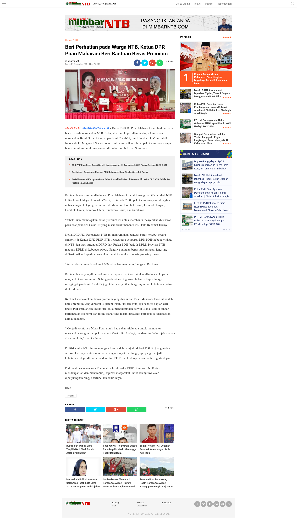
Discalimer (142, 506)
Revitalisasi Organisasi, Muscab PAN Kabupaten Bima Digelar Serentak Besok (110, 172)
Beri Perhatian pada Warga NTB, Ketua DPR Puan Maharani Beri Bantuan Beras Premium (116, 50)
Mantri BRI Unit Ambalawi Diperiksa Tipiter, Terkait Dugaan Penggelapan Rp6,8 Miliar (212, 93)
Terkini (197, 3)
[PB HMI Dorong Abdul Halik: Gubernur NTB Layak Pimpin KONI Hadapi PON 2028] (185, 124)
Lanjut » (226, 229)
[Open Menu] (4, 4)
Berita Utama (183, 3)
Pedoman (166, 502)
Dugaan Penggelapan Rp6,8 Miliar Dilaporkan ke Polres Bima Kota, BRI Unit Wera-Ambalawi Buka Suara (211, 165)
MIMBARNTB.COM (95, 128)
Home (68, 40)
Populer (209, 3)
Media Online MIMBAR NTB (157, 514)
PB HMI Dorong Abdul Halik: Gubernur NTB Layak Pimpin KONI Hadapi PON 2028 (212, 123)
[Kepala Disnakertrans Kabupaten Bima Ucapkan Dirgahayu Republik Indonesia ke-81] (206, 56)
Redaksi (140, 502)
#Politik (70, 396)
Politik (75, 40)
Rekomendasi (224, 3)
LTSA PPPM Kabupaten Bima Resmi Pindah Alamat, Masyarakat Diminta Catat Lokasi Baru (212, 207)
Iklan (114, 506)
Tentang (115, 502)
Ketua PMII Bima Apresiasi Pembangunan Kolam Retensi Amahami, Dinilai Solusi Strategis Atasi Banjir (212, 109)
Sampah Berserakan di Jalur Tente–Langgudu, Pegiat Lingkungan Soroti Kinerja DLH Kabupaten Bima (211, 139)
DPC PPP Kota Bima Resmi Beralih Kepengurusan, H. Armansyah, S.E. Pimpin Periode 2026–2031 (119, 165)
